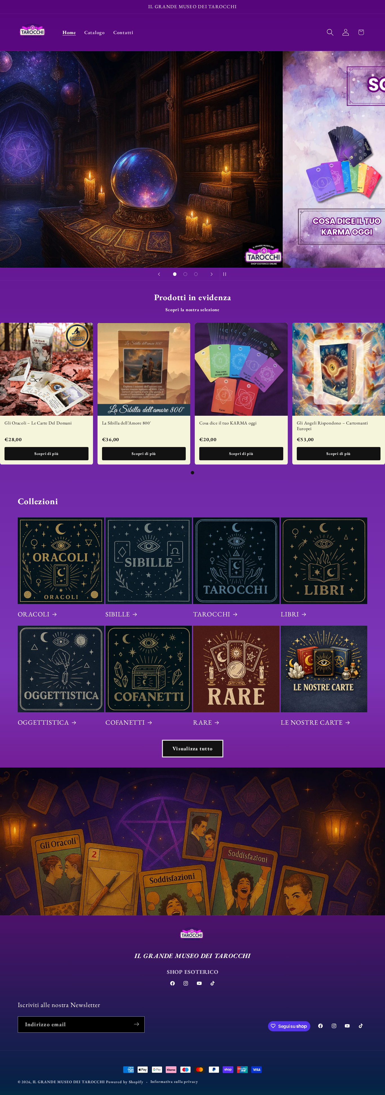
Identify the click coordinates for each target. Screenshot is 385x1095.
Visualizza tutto (192, 748)
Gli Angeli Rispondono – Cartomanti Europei (332, 426)
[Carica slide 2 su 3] (185, 274)
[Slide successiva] (211, 274)
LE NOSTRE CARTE (312, 722)
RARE (202, 722)
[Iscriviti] (136, 1024)
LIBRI (290, 614)
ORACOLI (34, 614)
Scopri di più (46, 453)
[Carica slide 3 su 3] (196, 274)
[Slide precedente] (159, 274)
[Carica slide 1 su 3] (174, 274)
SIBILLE (117, 614)
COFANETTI (125, 722)
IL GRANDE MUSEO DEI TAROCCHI (69, 1081)
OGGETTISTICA (43, 722)
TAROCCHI (211, 614)
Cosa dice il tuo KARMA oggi (228, 423)
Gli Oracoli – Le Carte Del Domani (38, 423)
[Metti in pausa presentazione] (226, 274)
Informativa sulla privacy (174, 1081)
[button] (330, 32)
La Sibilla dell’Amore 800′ (126, 423)
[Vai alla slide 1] (192, 472)
